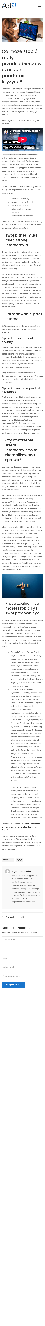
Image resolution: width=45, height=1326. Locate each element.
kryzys (19, 860)
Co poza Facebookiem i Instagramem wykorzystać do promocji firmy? (22, 827)
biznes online (8, 860)
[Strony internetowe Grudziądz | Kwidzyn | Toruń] (9, 5)
